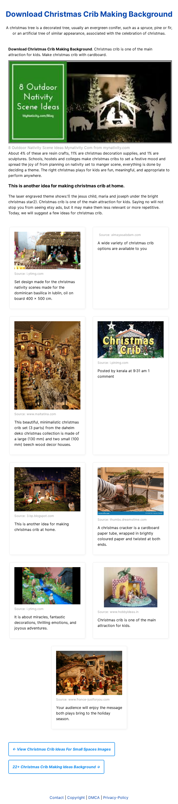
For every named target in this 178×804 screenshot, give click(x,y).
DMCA (94, 797)
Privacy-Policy (115, 797)
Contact (57, 797)
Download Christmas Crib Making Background (89, 14)
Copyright (76, 797)
